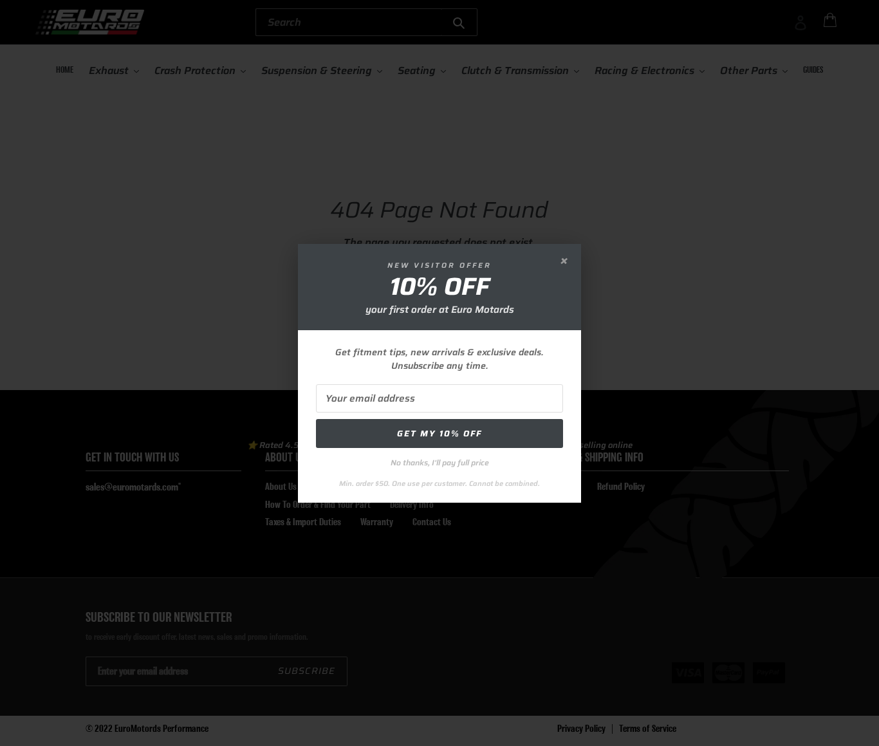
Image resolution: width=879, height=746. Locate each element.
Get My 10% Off (439, 433)
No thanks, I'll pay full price (440, 462)
